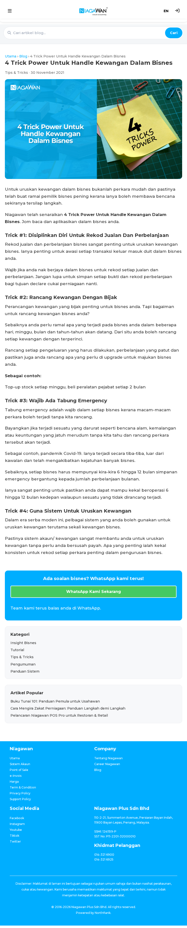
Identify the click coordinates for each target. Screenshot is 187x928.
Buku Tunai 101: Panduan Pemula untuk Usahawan (55, 701)
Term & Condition (23, 787)
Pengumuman (23, 664)
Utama (10, 56)
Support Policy (20, 799)
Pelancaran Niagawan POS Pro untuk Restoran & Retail (59, 715)
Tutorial (17, 650)
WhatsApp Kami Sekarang (93, 591)
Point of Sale (19, 770)
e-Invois (15, 776)
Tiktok (14, 835)
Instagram (17, 824)
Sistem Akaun (20, 764)
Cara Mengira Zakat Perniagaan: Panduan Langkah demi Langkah (67, 708)
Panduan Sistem (24, 671)
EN (166, 11)
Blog (23, 56)
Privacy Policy (20, 793)
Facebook (17, 818)
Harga (14, 781)
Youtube (16, 830)
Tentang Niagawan (108, 758)
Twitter (15, 841)
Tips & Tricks (22, 657)
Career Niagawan (107, 764)
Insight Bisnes (23, 643)
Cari (174, 33)
